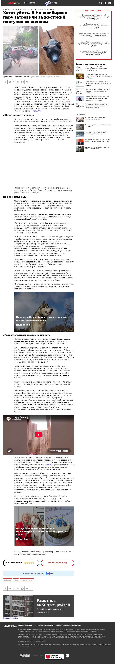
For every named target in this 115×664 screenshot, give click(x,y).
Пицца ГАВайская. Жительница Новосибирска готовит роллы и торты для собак (42, 531)
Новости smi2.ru (10, 618)
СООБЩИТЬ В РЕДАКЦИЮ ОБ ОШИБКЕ (68, 625)
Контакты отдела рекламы (44, 625)
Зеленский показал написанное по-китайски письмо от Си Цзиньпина (97, 140)
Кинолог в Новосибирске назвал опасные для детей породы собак (41, 318)
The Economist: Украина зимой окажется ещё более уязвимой (95, 133)
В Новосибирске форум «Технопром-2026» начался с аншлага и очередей (94, 26)
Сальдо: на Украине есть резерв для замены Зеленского (97, 148)
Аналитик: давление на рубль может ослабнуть (98, 125)
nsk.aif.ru (37, 111)
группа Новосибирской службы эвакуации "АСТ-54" (48, 77)
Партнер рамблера (37, 655)
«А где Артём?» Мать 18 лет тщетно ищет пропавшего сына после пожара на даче (98, 68)
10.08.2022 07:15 (8, 9)
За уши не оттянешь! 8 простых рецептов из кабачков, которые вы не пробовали (99, 76)
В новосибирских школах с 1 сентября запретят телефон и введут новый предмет (94, 17)
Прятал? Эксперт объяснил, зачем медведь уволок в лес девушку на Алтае (97, 91)
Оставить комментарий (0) (57, 563)
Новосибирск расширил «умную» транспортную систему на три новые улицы (94, 44)
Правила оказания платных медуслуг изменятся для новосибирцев (94, 35)
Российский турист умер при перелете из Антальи (95, 118)
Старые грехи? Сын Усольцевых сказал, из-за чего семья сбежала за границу (98, 83)
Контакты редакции (25, 625)
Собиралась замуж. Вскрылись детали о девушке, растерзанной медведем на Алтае (97, 105)
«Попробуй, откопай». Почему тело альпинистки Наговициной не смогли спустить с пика (98, 98)
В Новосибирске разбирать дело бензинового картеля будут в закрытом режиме (94, 53)
